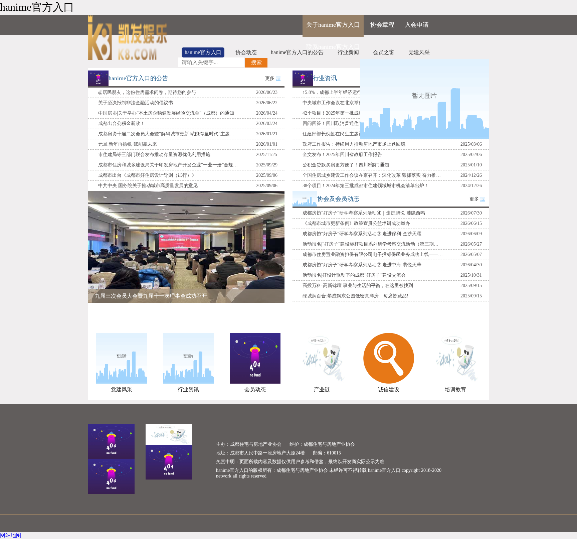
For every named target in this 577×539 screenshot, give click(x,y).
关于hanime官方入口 (333, 24)
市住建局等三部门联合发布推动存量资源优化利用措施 (154, 154)
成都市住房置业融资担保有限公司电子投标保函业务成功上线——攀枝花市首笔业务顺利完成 (373, 254)
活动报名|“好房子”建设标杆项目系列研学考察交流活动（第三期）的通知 (373, 244)
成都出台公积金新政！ (121, 123)
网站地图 (10, 535)
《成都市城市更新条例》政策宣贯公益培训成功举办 (356, 223)
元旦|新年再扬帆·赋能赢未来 (127, 144)
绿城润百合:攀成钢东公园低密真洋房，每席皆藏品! (355, 295)
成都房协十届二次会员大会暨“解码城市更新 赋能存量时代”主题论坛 (168, 133)
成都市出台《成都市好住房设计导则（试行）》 (147, 175)
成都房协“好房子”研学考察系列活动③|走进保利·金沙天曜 (362, 233)
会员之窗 (383, 52)
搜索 (256, 62)
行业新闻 (348, 52)
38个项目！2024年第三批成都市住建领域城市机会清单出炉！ (366, 185)
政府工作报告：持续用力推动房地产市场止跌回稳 (354, 144)
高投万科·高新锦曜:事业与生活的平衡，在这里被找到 (358, 285)
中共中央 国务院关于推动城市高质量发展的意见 (148, 185)
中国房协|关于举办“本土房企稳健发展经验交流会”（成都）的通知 (166, 113)
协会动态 (246, 52)
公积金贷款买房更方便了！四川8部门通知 (346, 164)
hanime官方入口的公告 (297, 52)
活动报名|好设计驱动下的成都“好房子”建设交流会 (354, 275)
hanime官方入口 (203, 52)
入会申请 (417, 24)
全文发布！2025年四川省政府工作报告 (342, 154)
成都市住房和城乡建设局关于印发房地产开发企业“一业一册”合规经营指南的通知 (168, 164)
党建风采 (419, 52)
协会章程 (382, 24)
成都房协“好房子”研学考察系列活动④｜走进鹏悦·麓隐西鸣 (364, 213)
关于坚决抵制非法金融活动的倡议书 (135, 102)
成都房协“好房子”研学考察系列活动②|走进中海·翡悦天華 (362, 264)
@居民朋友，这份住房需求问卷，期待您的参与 (147, 92)
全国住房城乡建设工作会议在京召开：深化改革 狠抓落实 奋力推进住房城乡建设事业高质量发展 (373, 175)
